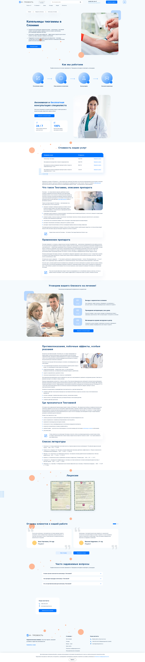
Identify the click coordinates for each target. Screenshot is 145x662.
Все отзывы (63, 553)
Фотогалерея (69, 639)
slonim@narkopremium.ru (46, 606)
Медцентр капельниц (39, 11)
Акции (57, 5)
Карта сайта (68, 646)
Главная (29, 11)
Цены (44, 5)
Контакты (64, 5)
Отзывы (51, 5)
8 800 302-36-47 (97, 183)
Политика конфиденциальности (73, 648)
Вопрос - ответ (69, 643)
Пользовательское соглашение (73, 650)
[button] (114, 523)
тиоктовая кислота (62, 199)
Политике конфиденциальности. (102, 656)
